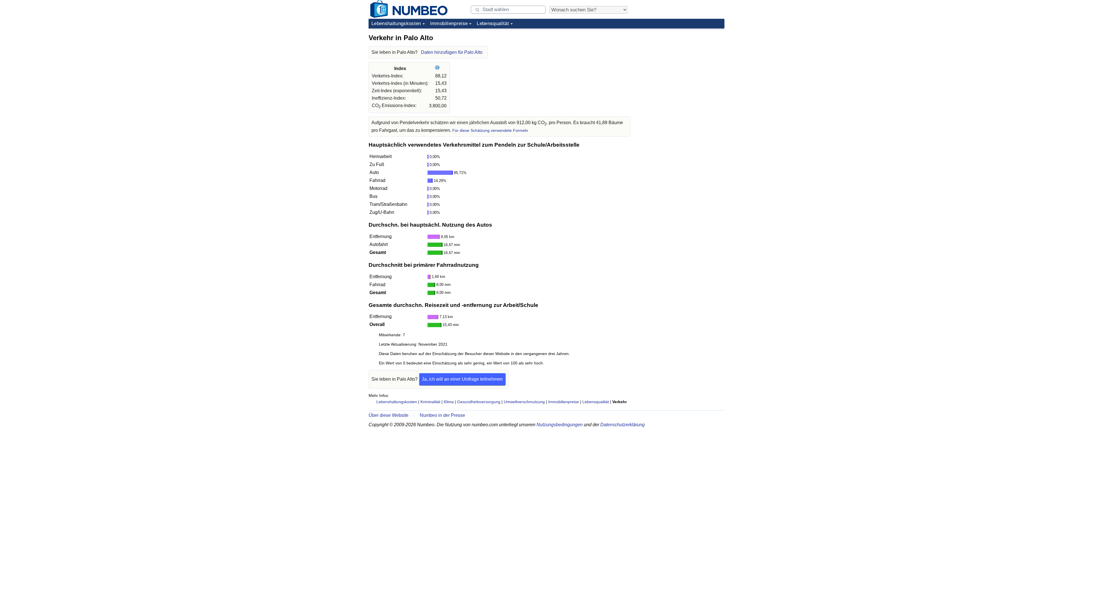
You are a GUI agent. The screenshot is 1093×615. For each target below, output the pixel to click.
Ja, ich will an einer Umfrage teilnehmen (462, 379)
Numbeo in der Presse (442, 415)
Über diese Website (388, 415)
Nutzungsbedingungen (560, 424)
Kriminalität (430, 401)
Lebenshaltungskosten (396, 23)
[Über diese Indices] (438, 68)
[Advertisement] (681, 66)
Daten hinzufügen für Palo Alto (451, 52)
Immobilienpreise (449, 23)
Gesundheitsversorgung (478, 401)
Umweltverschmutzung (524, 401)
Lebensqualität (493, 23)
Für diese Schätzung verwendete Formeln (490, 130)
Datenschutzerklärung (622, 424)
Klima (449, 401)
